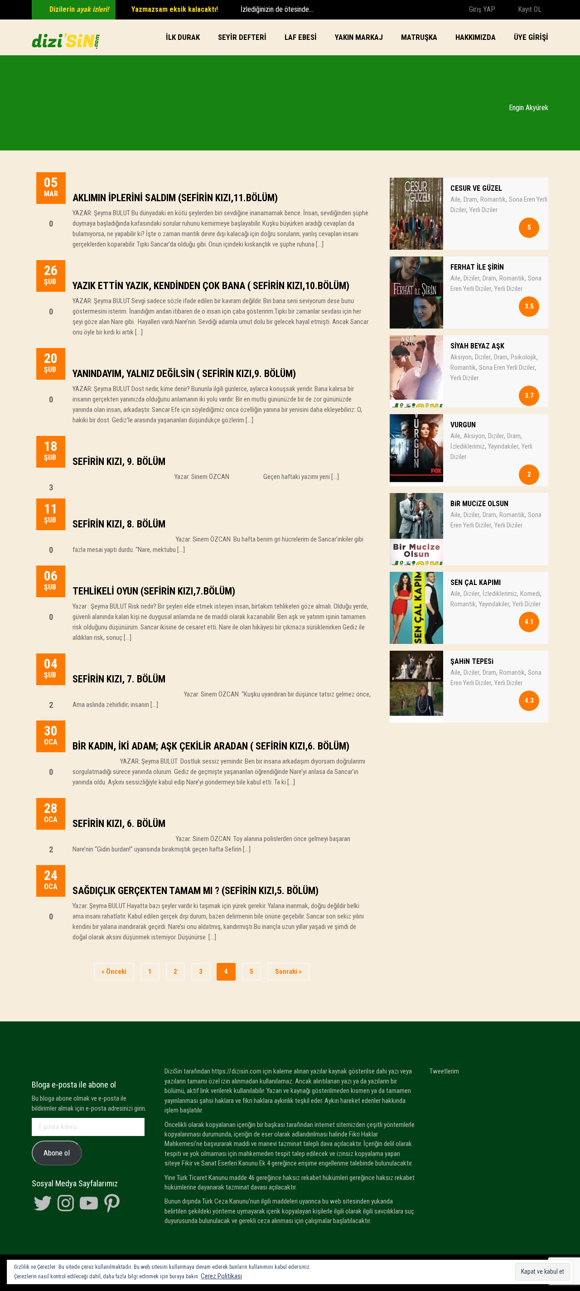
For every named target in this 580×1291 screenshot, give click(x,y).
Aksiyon (461, 357)
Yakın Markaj (359, 37)
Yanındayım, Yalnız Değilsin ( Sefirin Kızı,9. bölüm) (184, 373)
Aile (455, 199)
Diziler (471, 278)
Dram (470, 199)
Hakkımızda (475, 37)
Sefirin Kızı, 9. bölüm (118, 461)
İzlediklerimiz (467, 446)
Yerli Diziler (483, 210)
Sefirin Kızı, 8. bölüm (118, 524)
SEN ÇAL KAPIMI (475, 582)
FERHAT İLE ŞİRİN (477, 267)
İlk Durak (183, 37)
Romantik (493, 199)
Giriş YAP (481, 9)
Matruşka (419, 37)
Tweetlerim (444, 1071)
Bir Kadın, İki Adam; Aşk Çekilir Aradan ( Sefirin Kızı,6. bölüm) (210, 746)
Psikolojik (523, 357)
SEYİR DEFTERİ (242, 37)
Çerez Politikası (221, 1276)
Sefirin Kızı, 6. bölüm (118, 823)
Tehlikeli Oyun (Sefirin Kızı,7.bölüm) (153, 591)
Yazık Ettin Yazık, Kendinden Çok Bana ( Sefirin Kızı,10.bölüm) (210, 285)
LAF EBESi (301, 37)
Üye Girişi (531, 37)
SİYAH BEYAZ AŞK (477, 346)
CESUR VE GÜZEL (476, 188)
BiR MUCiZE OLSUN (479, 503)
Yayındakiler (503, 446)
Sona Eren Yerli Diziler (507, 367)
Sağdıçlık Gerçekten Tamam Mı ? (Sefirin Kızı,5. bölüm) (195, 890)
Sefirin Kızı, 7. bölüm (118, 679)
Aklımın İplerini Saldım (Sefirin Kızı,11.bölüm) (175, 197)
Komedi (530, 594)
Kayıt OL (528, 9)
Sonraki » (288, 971)
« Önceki (114, 971)
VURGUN (463, 425)
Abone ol (57, 1152)
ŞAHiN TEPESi (471, 661)
